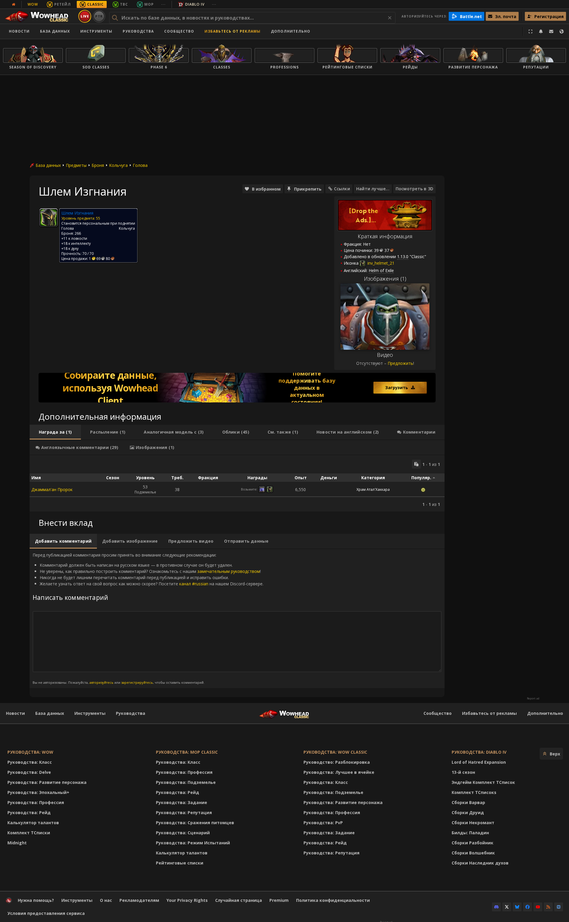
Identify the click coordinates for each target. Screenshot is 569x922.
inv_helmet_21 (380, 263)
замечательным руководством (228, 571)
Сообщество (179, 31)
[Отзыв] (551, 31)
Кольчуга (118, 165)
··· (163, 4)
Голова (140, 165)
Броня (98, 165)
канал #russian (193, 584)
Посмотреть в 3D (414, 188)
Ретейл (62, 4)
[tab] (55, 432)
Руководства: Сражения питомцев (195, 822)
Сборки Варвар (468, 802)
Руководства (138, 31)
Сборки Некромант (473, 822)
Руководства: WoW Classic (335, 752)
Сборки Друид (468, 812)
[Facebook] (527, 906)
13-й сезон (463, 772)
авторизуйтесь (101, 682)
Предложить (400, 363)
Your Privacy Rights (187, 900)
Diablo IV (194, 4)
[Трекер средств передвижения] (237, 387)
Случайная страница (238, 900)
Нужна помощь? (36, 900)
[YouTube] (537, 906)
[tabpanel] (237, 483)
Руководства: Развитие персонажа (47, 782)
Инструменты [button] (96, 31)
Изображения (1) (385, 278)
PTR (99, 16)
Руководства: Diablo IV (479, 752)
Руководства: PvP (323, 822)
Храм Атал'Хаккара (373, 489)
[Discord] (496, 906)
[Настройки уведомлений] (540, 31)
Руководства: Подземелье (186, 782)
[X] (506, 906)
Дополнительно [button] (290, 31)
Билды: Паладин (470, 832)
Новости (19, 31)
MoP (149, 4)
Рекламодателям (139, 900)
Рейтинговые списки (179, 863)
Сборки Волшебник (473, 853)
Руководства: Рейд (29, 812)
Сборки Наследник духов (480, 863)
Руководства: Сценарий (183, 832)
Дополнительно (545, 713)
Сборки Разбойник (472, 843)
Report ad (533, 698)
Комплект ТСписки (28, 832)
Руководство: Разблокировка (336, 762)
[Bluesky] (517, 906)
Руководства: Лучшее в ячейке (338, 772)
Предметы (76, 165)
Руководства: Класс (29, 762)
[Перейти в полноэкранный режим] (530, 31)
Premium (279, 900)
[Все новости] (13, 4)
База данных (55, 31)
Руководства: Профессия (35, 802)
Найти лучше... (372, 188)
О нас (106, 900)
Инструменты (90, 713)
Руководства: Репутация (184, 812)
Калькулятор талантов (33, 822)
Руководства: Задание (181, 802)
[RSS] (548, 906)
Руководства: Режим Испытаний (193, 843)
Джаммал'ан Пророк (52, 489)
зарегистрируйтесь (137, 682)
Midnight (17, 843)
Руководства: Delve (29, 772)
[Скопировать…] (416, 464)
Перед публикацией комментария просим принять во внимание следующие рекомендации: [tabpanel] (148, 618)
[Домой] (39, 16)
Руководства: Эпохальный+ (38, 792)
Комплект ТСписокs (474, 792)
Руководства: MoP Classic (187, 752)
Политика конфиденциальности (333, 900)
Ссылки (342, 188)
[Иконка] (48, 217)
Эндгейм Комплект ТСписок (483, 782)
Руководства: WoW (30, 752)
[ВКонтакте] (558, 906)
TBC (124, 4)
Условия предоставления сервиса (46, 913)
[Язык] (561, 31)
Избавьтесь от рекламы (232, 31)
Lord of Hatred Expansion (479, 762)
